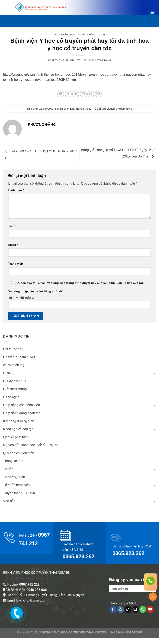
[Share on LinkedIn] (98, 94)
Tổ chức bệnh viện (17, 485)
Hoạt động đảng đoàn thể (21, 413)
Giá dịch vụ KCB (15, 381)
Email (13, 244)
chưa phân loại (64, 34)
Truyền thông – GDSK (91, 34)
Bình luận (16, 190)
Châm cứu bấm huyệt (19, 357)
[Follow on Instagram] (120, 609)
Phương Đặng (101, 60)
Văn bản (9, 501)
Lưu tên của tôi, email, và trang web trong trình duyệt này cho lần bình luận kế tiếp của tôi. (79, 282)
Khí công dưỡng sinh (18, 421)
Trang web (15, 263)
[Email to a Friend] (83, 94)
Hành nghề (11, 397)
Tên (12, 226)
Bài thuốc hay (13, 349)
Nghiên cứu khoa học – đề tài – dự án (31, 445)
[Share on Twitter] (75, 94)
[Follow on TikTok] (127, 609)
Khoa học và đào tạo (18, 429)
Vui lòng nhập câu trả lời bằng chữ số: (35, 291)
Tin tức (8, 469)
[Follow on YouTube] (150, 609)
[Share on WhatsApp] (60, 94)
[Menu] (152, 13)
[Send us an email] (135, 609)
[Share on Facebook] (68, 94)
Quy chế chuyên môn (18, 453)
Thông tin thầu (13, 461)
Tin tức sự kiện (14, 477)
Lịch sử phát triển (16, 437)
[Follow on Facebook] (113, 609)
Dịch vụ (8, 373)
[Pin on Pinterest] (90, 94)
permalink (126, 108)
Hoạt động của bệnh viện (21, 405)
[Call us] (142, 609)
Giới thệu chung (15, 389)
